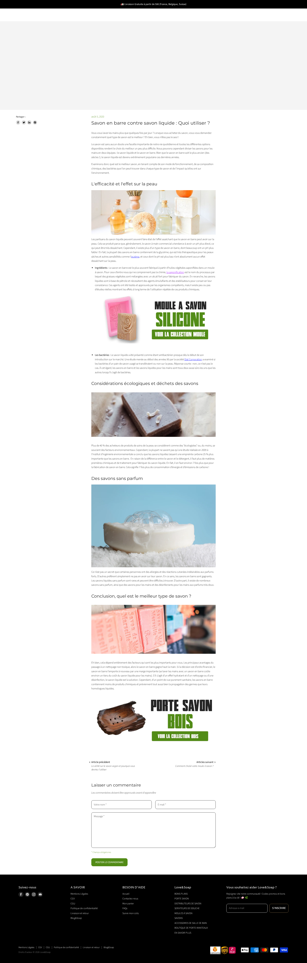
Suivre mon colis (130, 913)
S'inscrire (279, 908)
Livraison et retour (80, 913)
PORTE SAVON (55, 10)
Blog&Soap (76, 918)
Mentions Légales (79, 894)
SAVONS (204, 10)
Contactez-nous (130, 898)
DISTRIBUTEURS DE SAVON (93, 10)
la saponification (175, 272)
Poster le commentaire (109, 862)
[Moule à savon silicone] (153, 319)
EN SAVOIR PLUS (86, 20)
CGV (73, 898)
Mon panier (128, 903)
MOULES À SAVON (177, 10)
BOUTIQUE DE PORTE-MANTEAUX (43, 20)
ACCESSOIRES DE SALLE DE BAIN (241, 10)
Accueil (125, 894)
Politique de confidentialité (84, 908)
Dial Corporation (193, 359)
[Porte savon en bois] (153, 747)
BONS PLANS (28, 10)
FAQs (124, 908)
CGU (73, 903)
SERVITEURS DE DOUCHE (138, 10)
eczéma (135, 257)
